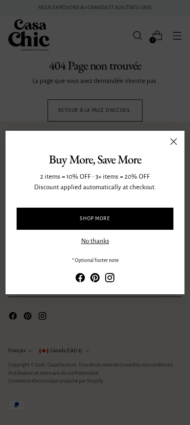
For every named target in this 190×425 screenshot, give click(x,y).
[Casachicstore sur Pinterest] (95, 279)
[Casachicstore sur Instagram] (109, 279)
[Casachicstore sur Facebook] (80, 279)
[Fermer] (173, 141)
